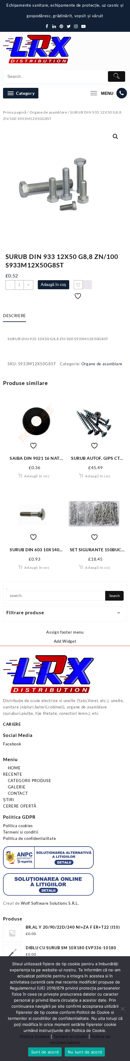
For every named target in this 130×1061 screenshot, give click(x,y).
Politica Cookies (35, 1036)
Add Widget (65, 641)
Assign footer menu (65, 632)
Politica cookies (18, 825)
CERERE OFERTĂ (20, 806)
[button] (115, 136)
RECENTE (12, 774)
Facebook (12, 743)
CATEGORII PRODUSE (29, 780)
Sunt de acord (45, 1051)
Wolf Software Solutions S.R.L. (50, 903)
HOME (14, 767)
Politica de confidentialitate (29, 838)
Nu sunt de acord (85, 1051)
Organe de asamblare (48, 112)
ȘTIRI (8, 799)
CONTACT (17, 793)
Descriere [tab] (14, 315)
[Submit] (116, 76)
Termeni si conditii (20, 832)
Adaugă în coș (53, 284)
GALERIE (16, 786)
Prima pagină (14, 112)
